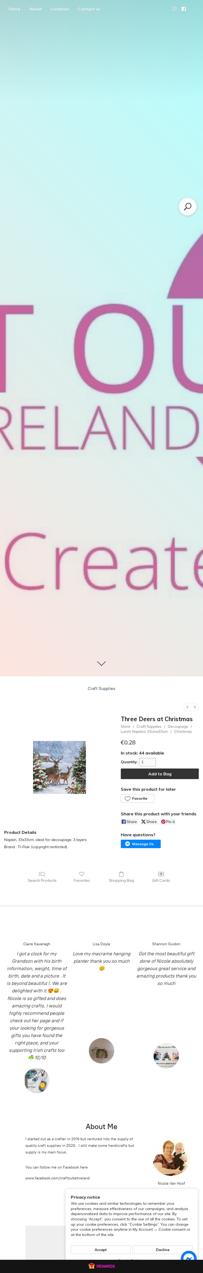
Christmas (183, 731)
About (35, 9)
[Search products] (187, 206)
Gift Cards (161, 880)
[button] (137, 798)
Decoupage (178, 726)
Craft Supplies (101, 688)
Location (60, 9)
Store (14, 9)
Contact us (89, 9)
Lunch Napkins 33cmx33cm (144, 731)
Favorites (82, 880)
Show (101, 1266)
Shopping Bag (121, 880)
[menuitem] (187, 707)
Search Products (42, 880)
